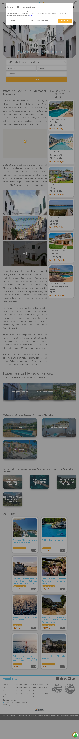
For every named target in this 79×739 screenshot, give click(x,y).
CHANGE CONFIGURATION (39, 21)
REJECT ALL (14, 21)
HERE (30, 15)
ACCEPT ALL (65, 21)
